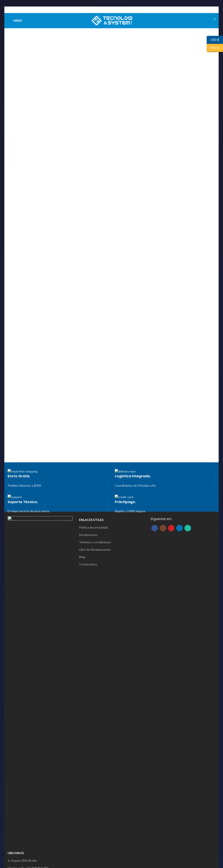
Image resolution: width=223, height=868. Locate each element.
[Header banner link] (111, 434)
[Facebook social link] (103, 10)
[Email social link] (109, 10)
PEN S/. (213, 48)
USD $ (213, 39)
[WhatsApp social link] (119, 10)
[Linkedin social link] (114, 10)
